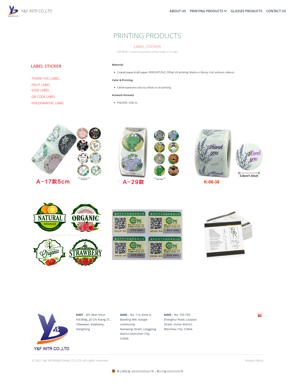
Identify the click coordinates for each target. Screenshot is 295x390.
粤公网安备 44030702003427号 (135, 371)
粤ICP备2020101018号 (170, 371)
